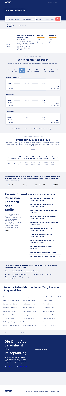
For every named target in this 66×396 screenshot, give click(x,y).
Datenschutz (55, 391)
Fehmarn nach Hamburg (30, 322)
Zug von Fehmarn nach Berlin (43, 274)
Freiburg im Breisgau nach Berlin (13, 322)
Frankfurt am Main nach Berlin (52, 297)
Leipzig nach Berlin (48, 307)
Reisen (12, 333)
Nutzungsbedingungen (41, 391)
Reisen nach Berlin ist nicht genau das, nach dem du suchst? (18, 278)
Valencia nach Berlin (49, 318)
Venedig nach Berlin (29, 315)
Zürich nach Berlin (8, 318)
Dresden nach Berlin (9, 311)
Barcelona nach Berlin (10, 304)
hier (53, 129)
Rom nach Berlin (48, 300)
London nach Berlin (9, 297)
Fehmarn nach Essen (29, 325)
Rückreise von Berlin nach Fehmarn (16, 274)
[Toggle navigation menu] (60, 2)
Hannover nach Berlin (10, 307)
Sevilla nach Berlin (28, 318)
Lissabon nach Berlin (49, 315)
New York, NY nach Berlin (11, 300)
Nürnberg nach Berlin (49, 311)
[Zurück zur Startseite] (8, 2)
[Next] (58, 70)
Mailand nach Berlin (29, 304)
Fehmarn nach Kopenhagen (11, 325)
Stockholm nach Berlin (30, 311)
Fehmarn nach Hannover (50, 322)
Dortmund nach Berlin (10, 315)
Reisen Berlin (20, 333)
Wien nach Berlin (48, 304)
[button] (39, 19)
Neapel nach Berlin (29, 307)
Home (6, 333)
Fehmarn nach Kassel (49, 325)
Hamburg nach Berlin (29, 297)
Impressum (28, 391)
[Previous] (8, 157)
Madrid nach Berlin (29, 300)
